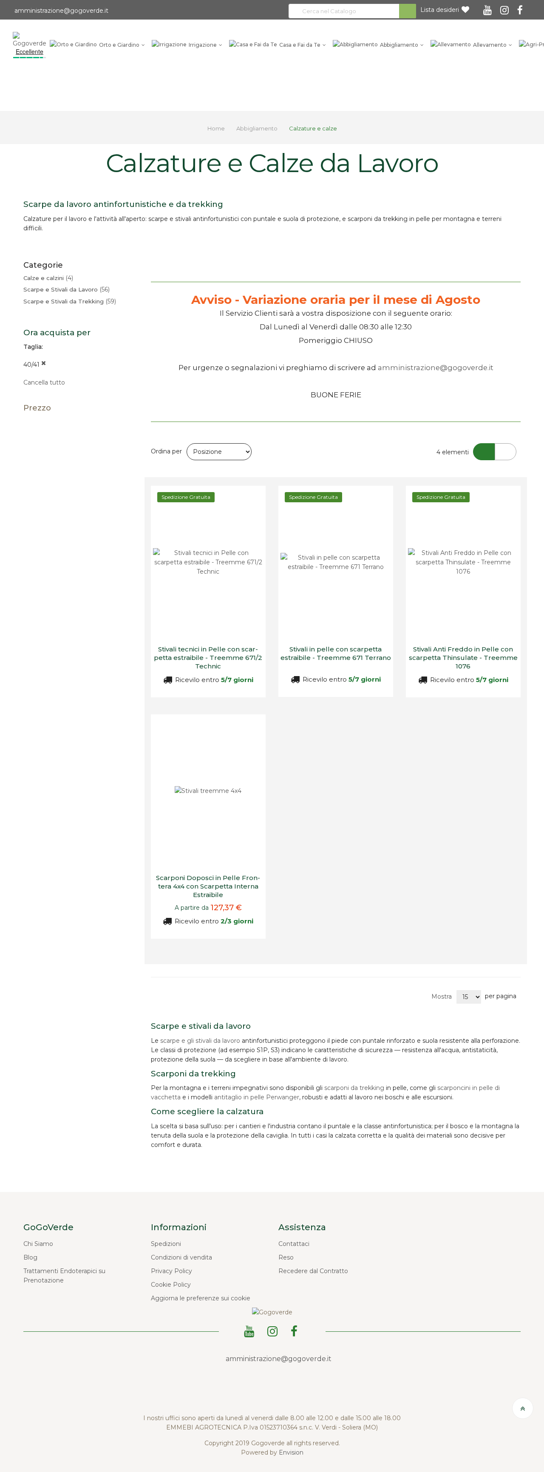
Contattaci (293, 1244)
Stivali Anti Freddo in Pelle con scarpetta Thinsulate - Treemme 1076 (463, 658)
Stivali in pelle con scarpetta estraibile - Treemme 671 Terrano (335, 653)
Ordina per (166, 451)
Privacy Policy (171, 1271)
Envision (291, 1452)
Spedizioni (166, 1244)
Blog (30, 1257)
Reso (286, 1257)
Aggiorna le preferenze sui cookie (200, 1298)
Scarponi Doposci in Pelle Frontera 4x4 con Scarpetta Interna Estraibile (208, 886)
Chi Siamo (38, 1244)
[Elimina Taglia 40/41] (43, 364)
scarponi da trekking (354, 1088)
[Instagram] (505, 7)
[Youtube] (488, 7)
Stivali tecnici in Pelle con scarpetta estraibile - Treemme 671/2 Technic (208, 658)
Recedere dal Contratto (313, 1271)
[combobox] (352, 11)
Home (216, 128)
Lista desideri (439, 10)
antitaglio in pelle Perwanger (256, 1097)
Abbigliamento (257, 128)
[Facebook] (521, 7)
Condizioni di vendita (181, 1257)
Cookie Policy (171, 1284)
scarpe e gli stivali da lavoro (200, 1041)
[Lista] (505, 451)
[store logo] (29, 39)
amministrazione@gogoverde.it (60, 10)
